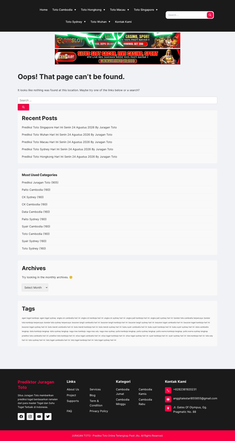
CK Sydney (29, 197)
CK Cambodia (31, 204)
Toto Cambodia (62, 9)
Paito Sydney (30, 219)
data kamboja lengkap (39, 331)
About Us (73, 389)
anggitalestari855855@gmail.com (195, 398)
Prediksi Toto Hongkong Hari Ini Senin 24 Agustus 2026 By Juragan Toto (69, 156)
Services (95, 389)
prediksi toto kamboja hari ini (62, 336)
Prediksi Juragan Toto (36, 182)
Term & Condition (96, 403)
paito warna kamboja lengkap (169, 331)
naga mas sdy (93, 331)
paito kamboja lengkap (126, 331)
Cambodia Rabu (145, 402)
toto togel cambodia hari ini (58, 340)
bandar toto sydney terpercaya (57, 322)
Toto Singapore (144, 9)
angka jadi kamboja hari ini (138, 318)
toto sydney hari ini (37, 340)
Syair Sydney (30, 241)
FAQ (69, 411)
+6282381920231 (184, 389)
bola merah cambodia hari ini (60, 327)
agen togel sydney (48, 318)
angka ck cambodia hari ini (68, 318)
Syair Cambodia (32, 226)
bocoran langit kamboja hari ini (114, 322)
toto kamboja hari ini (196, 336)
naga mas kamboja (77, 331)
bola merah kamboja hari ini (86, 327)
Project (71, 395)
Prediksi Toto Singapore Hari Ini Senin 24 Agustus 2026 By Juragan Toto (69, 127)
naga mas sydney (107, 331)
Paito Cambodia (32, 189)
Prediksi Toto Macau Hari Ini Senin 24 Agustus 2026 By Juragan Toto (67, 142)
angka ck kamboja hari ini (92, 318)
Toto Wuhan (98, 21)
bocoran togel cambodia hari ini (169, 322)
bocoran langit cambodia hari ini (86, 322)
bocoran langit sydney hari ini (141, 322)
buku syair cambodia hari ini (134, 327)
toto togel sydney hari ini (105, 340)
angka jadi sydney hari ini (162, 318)
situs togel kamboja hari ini (113, 336)
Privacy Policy (99, 411)
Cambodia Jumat (122, 392)
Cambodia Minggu (122, 402)
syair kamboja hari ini (158, 336)
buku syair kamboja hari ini (159, 327)
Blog (92, 395)
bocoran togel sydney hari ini (34, 327)
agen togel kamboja (30, 318)
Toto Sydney (74, 21)
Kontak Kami (123, 21)
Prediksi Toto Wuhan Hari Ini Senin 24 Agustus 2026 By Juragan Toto (67, 134)
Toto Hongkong (91, 9)
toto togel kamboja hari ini (82, 340)
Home (43, 9)
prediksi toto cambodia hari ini (35, 336)
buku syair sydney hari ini (183, 327)
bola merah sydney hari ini (110, 327)
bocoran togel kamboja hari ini (197, 322)
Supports (73, 401)
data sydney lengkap (59, 331)
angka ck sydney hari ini (114, 318)
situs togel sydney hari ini (137, 336)
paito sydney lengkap (146, 331)
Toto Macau (117, 9)
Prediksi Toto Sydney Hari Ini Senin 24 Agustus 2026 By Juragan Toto (67, 149)
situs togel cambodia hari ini (88, 336)
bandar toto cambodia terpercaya (188, 318)
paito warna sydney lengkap (195, 331)
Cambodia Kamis (145, 392)
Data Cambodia (32, 211)
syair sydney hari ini (177, 336)
